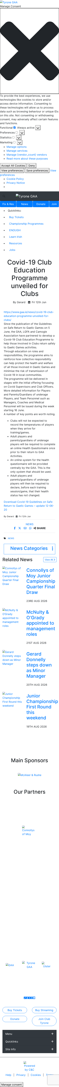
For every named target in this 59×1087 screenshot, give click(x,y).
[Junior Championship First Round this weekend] (13, 699)
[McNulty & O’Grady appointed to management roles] (13, 617)
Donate (40, 204)
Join (54, 204)
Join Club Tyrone (44, 1021)
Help (9, 1075)
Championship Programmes (26, 223)
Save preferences (37, 170)
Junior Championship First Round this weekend (42, 707)
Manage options (17, 146)
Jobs (12, 249)
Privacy (21, 1075)
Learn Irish (15, 236)
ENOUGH (15, 230)
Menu (8, 1033)
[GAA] (10, 965)
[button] (29, 51)
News (24, 204)
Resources (15, 243)
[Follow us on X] (29, 997)
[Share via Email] (25, 528)
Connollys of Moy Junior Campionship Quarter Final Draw (40, 581)
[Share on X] (20, 528)
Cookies (36, 1075)
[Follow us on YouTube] (34, 997)
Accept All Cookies (13, 165)
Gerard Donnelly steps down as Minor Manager (39, 665)
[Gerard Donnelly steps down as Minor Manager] (13, 657)
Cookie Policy (15, 178)
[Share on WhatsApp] (31, 528)
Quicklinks (11, 1041)
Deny (32, 165)
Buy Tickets (16, 217)
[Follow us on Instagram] (32, 997)
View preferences (12, 170)
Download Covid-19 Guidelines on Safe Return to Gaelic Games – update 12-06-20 (29, 505)
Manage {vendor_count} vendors (27, 154)
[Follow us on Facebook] (27, 997)
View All (49, 559)
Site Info (10, 1049)
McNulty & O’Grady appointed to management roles (40, 623)
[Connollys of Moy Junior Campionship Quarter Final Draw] (13, 576)
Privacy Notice (16, 182)
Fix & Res (8, 204)
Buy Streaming (44, 1010)
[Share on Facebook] (15, 528)
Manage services (17, 150)
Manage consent (11, 1084)
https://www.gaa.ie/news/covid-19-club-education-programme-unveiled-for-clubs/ (29, 315)
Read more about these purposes (27, 158)
